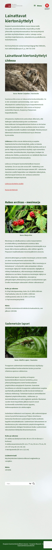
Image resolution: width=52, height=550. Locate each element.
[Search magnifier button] (33, 483)
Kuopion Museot (35, 544)
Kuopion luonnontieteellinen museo (15, 544)
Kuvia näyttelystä (11, 190)
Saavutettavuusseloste (26, 545)
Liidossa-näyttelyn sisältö (14, 184)
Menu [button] (39, 5)
